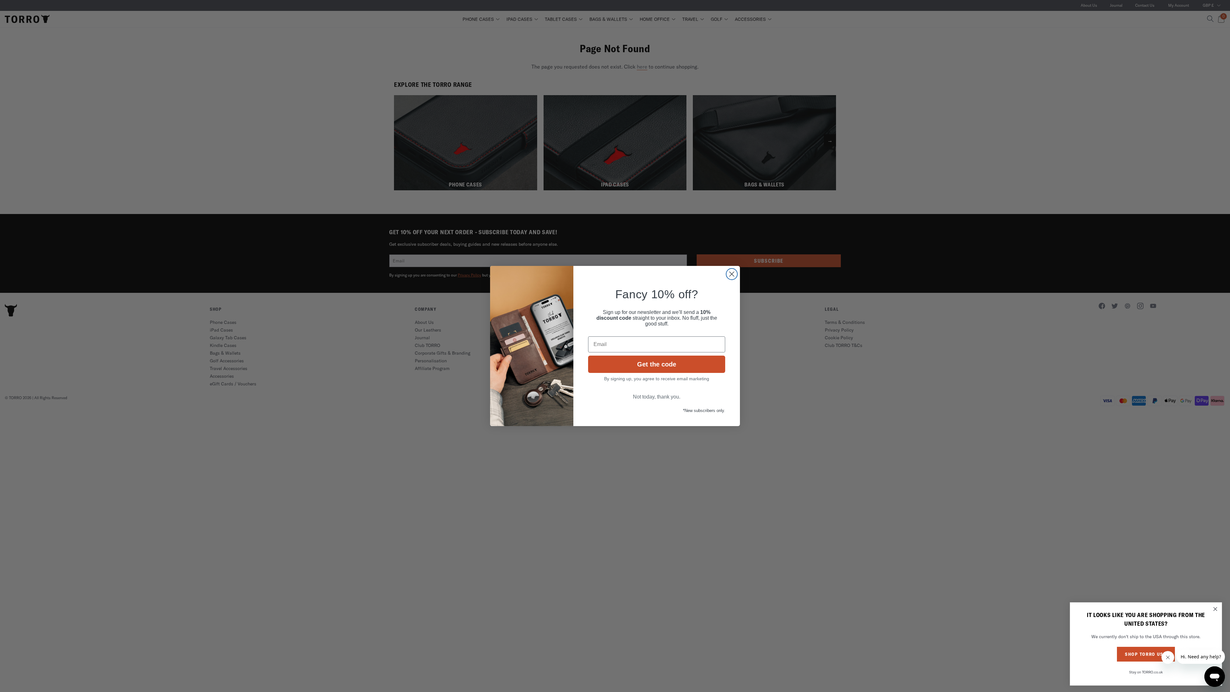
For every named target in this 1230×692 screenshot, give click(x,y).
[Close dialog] (731, 274)
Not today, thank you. (656, 397)
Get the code (656, 364)
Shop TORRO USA (1146, 654)
